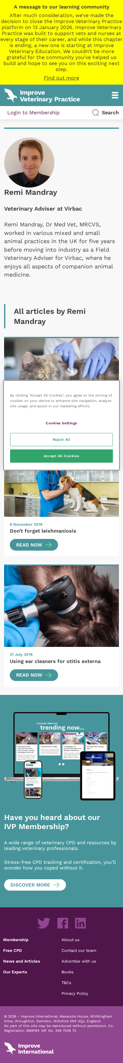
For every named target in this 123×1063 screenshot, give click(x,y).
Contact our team (79, 950)
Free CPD (12, 950)
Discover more (30, 885)
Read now (29, 545)
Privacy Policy (75, 993)
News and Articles (21, 961)
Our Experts (15, 971)
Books (67, 971)
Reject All (62, 439)
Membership (15, 939)
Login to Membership (33, 113)
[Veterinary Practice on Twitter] (43, 923)
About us (70, 939)
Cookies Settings (61, 423)
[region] (61, 425)
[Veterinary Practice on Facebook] (62, 923)
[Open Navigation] (115, 95)
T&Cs (66, 982)
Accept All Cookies (61, 455)
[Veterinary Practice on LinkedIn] (80, 923)
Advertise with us (79, 961)
